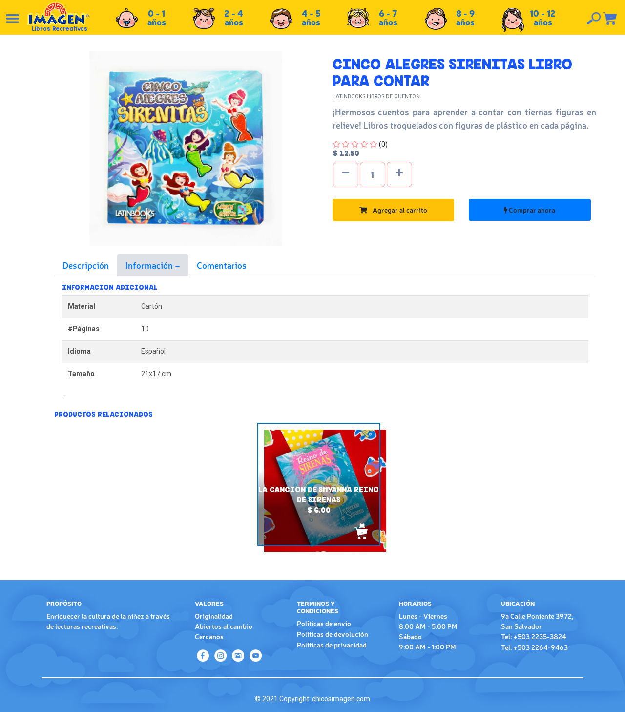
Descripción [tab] (85, 265)
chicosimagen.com (341, 699)
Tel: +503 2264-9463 (534, 647)
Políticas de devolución (332, 633)
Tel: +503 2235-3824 (533, 636)
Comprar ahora (531, 209)
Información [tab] (150, 265)
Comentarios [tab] (222, 265)
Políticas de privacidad (332, 644)
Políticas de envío (324, 623)
